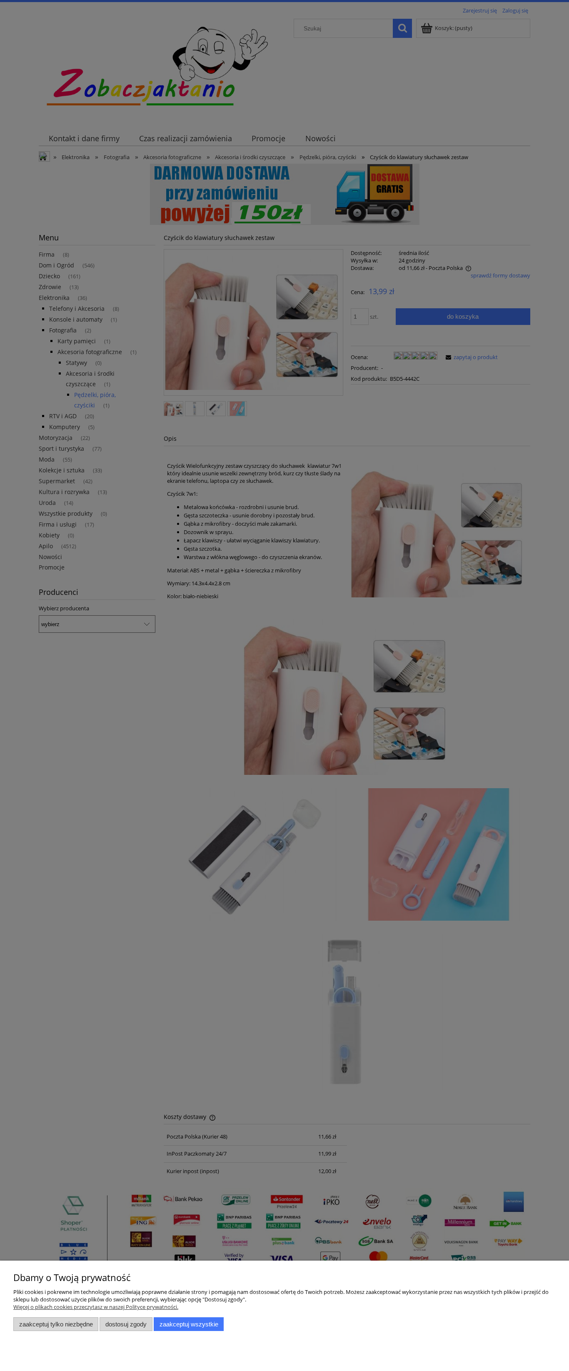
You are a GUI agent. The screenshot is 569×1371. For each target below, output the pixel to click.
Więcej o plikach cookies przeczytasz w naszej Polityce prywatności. (95, 1307)
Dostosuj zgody (126, 1324)
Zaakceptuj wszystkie (189, 1324)
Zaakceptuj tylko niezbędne (56, 1324)
